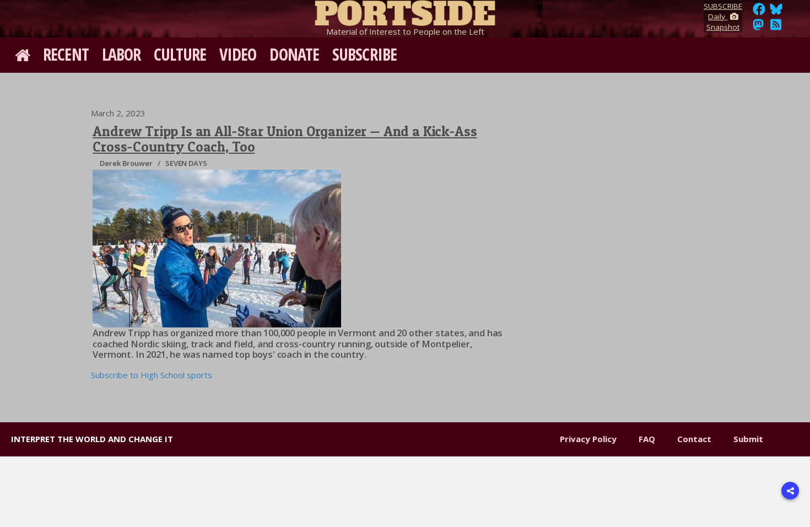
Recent (66, 54)
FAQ (647, 438)
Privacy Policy (588, 438)
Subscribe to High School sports (151, 374)
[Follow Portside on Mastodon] (758, 27)
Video (238, 54)
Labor (121, 54)
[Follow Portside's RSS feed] (776, 27)
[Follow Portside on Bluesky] (777, 12)
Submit (748, 438)
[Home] (405, 11)
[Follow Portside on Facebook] (759, 12)
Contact (694, 438)
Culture (180, 54)
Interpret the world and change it (92, 438)
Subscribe (364, 54)
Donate (294, 54)
